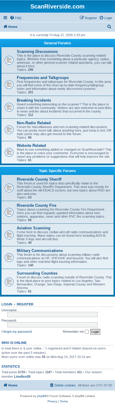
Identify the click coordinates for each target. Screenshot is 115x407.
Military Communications (40, 250)
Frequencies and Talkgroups (43, 77)
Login (6, 304)
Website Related (31, 145)
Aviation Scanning (33, 228)
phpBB (42, 396)
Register (25, 304)
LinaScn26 (22, 376)
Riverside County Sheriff (39, 179)
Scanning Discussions (37, 51)
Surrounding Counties (37, 273)
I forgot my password (16, 331)
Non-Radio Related (34, 123)
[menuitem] (16, 17)
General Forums (57, 43)
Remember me (74, 331)
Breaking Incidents (34, 100)
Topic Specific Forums (57, 171)
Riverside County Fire (36, 205)
